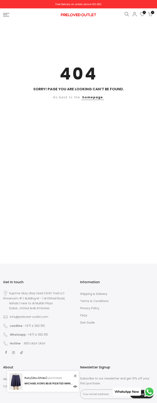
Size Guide (87, 322)
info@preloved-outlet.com (29, 317)
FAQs (83, 315)
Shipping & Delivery (93, 294)
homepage (92, 97)
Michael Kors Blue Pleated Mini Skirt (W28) (49, 383)
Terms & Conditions (94, 301)
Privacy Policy (89, 308)
